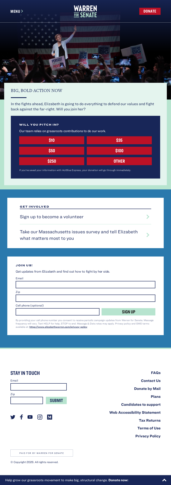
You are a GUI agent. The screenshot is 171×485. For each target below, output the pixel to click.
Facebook (21, 417)
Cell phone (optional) (30, 305)
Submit (56, 400)
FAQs (156, 372)
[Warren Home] (85, 11)
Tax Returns (150, 420)
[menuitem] (85, 11)
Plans (156, 396)
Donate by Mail (147, 388)
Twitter (12, 417)
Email (19, 278)
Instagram (40, 417)
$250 (52, 160)
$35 (119, 140)
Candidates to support (141, 404)
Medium (49, 417)
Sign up (128, 311)
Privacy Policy (148, 436)
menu (15, 11)
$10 (52, 140)
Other (119, 160)
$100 (119, 150)
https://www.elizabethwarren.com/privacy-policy (58, 326)
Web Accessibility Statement (135, 412)
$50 (52, 150)
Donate (149, 11)
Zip (18, 291)
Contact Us (151, 380)
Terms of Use (149, 428)
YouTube (30, 417)
